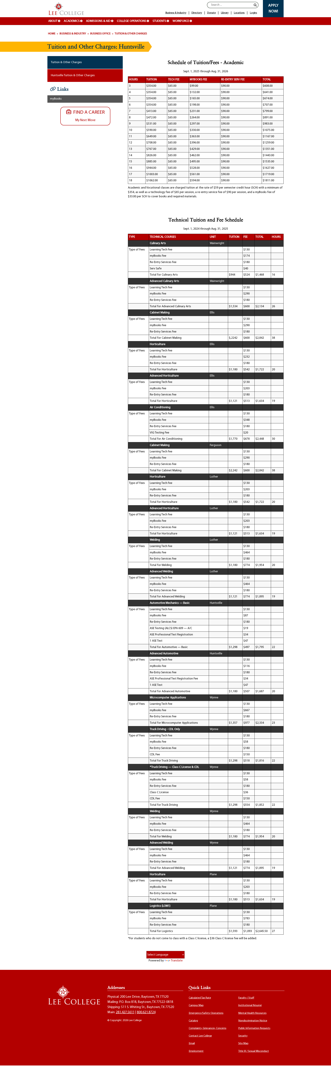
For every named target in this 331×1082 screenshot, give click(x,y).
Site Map (243, 1043)
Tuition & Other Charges (131, 33)
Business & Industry (72, 33)
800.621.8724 (146, 1012)
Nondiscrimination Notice (252, 1020)
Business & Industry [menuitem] (175, 13)
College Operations (131, 21)
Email (192, 1043)
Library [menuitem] (225, 13)
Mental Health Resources (252, 1013)
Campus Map (196, 1005)
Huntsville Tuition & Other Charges (73, 75)
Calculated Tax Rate (200, 998)
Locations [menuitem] (239, 13)
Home (51, 33)
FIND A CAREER (88, 116)
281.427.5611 (125, 1012)
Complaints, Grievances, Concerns (207, 1028)
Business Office (100, 33)
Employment (196, 1051)
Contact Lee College (200, 1036)
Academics (72, 21)
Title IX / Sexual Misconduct (253, 1051)
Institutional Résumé (250, 1005)
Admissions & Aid (98, 21)
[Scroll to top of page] (324, 1075)
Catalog (193, 1020)
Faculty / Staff (246, 998)
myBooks (56, 98)
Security (243, 1036)
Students (159, 21)
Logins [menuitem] (253, 13)
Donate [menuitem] (211, 13)
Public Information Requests (254, 1028)
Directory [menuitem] (196, 13)
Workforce (181, 21)
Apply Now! (273, 8)
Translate (177, 960)
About (52, 21)
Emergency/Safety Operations (206, 1013)
